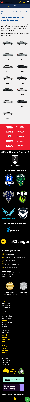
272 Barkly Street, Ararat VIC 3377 (16, 258)
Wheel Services (6, 331)
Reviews (5, 350)
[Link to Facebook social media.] (15, 398)
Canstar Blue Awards (7, 360)
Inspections (5, 326)
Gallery (4, 346)
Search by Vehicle (7, 303)
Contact (4, 337)
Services (4, 320)
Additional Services (7, 333)
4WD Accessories (7, 322)
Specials (4, 335)
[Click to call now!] (20, 2)
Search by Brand (6, 307)
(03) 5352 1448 (10, 261)
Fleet (3, 341)
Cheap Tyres (5, 364)
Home (4, 12)
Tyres (3, 301)
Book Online (6, 339)
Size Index (5, 358)
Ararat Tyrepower (16, 6)
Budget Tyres (5, 362)
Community (6, 344)
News (4, 348)
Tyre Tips (4, 312)
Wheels (4, 314)
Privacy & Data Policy (11, 394)
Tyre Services (5, 329)
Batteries (4, 324)
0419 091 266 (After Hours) (12, 264)
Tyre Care (4, 310)
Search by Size (6, 305)
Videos (4, 352)
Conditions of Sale (21, 394)
